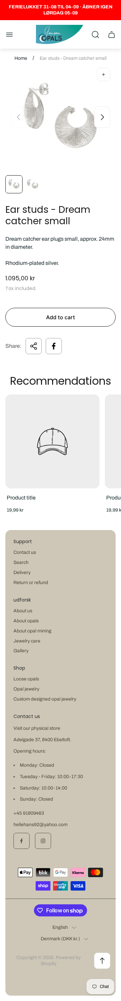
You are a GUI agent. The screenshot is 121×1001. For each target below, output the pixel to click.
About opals (26, 620)
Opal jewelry (26, 689)
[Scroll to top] (102, 961)
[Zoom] (103, 74)
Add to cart (60, 317)
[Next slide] (102, 117)
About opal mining (32, 630)
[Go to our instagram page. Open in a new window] (43, 841)
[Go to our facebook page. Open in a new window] (21, 841)
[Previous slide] (19, 117)
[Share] (34, 346)
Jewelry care (26, 641)
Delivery (22, 572)
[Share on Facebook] (54, 346)
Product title (21, 497)
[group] (14, 184)
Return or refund (30, 582)
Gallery (21, 650)
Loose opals (26, 678)
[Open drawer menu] (9, 34)
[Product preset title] (52, 441)
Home (20, 58)
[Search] (95, 34)
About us (22, 610)
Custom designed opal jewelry (44, 699)
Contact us (24, 552)
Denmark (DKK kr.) (60, 938)
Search (21, 562)
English (60, 927)
